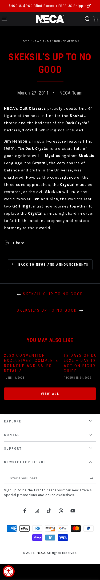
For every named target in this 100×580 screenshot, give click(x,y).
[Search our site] (87, 18)
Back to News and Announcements (53, 265)
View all (50, 394)
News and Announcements (55, 41)
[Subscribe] (93, 478)
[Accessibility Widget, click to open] (9, 571)
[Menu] (4, 18)
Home (25, 41)
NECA (41, 553)
